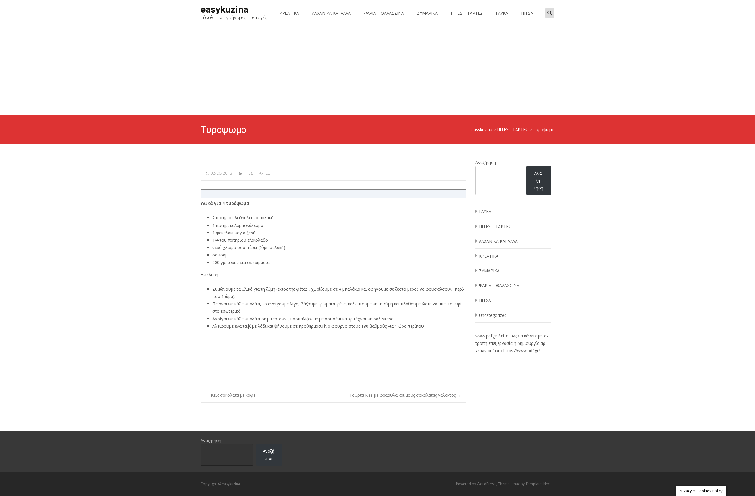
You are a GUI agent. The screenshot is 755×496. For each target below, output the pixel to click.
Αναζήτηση (485, 162)
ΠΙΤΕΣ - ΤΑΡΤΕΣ (256, 173)
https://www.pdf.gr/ (521, 350)
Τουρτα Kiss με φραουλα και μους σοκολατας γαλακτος (405, 395)
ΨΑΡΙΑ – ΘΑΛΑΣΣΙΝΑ (384, 13)
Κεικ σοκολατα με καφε (230, 395)
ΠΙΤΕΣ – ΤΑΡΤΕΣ (467, 13)
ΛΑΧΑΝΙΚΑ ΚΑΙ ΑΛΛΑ (331, 13)
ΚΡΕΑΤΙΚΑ (289, 13)
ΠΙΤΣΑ (527, 13)
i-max (516, 483)
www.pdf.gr (486, 336)
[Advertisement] (377, 70)
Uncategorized (493, 315)
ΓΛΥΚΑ (502, 13)
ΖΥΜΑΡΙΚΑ (427, 13)
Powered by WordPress (476, 483)
